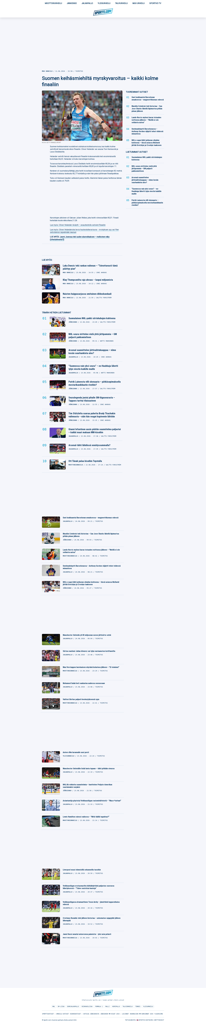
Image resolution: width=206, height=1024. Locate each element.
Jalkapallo (87, 3)
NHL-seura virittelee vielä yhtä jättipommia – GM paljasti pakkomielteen (93, 336)
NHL (53, 1006)
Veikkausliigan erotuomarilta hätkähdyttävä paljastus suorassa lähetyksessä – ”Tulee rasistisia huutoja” (88, 887)
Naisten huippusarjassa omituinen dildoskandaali (87, 293)
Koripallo (116, 1006)
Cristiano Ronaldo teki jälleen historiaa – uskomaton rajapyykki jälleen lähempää (91, 919)
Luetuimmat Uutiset (137, 152)
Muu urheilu (138, 3)
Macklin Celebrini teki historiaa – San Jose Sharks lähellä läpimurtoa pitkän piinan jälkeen (91, 535)
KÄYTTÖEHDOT (159, 1020)
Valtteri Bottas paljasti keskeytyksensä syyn (81, 699)
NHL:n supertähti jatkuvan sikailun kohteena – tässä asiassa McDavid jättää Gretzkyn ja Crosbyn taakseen (91, 583)
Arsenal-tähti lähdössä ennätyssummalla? (89, 445)
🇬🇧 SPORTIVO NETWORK (145, 1020)
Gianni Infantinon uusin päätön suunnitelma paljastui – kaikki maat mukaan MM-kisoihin (95, 431)
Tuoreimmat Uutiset (137, 92)
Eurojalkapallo (73, 1006)
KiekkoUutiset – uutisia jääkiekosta (84, 1014)
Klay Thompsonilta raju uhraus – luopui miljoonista (88, 279)
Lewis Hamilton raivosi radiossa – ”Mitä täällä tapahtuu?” (86, 817)
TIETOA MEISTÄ (130, 1020)
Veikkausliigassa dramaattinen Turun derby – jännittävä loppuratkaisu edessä (91, 903)
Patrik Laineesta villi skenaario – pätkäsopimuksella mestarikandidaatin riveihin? (95, 383)
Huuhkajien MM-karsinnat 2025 (141, 1014)
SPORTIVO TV (155, 3)
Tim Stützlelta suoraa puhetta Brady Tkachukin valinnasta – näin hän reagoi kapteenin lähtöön (92, 415)
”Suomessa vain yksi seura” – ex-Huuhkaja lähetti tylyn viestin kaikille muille (93, 367)
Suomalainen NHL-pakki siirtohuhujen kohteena (92, 318)
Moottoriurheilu (53, 3)
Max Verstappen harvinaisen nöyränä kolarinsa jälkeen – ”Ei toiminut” (91, 667)
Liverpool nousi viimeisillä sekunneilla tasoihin (82, 870)
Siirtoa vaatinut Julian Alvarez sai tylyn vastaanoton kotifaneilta (89, 651)
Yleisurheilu (104, 3)
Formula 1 (99, 1006)
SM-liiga (61, 1006)
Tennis (137, 1006)
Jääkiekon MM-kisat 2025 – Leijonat (114, 1014)
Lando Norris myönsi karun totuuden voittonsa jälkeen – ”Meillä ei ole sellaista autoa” (91, 551)
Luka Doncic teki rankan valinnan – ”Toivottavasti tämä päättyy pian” (90, 267)
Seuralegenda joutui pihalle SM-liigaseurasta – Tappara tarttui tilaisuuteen (92, 399)
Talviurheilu (121, 3)
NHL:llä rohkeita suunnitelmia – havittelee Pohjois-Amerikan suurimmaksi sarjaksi (87, 785)
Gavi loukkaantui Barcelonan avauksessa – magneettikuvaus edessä (90, 518)
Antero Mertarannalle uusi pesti (76, 752)
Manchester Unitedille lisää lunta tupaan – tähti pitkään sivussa (88, 768)
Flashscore (158, 1014)
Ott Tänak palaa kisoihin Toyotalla (85, 461)
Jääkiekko (72, 3)
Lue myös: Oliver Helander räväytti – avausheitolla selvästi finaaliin (78, 225)
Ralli (107, 1006)
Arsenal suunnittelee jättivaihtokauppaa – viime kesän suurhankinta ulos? (92, 352)
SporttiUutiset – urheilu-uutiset (55, 1014)
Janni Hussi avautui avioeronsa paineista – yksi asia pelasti (87, 934)
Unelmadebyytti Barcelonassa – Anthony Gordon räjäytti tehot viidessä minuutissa (92, 567)
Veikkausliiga (87, 1006)
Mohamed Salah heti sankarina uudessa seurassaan (84, 683)
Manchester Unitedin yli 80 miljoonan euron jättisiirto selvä (87, 635)
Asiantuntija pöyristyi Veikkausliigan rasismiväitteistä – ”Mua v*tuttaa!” (92, 801)
